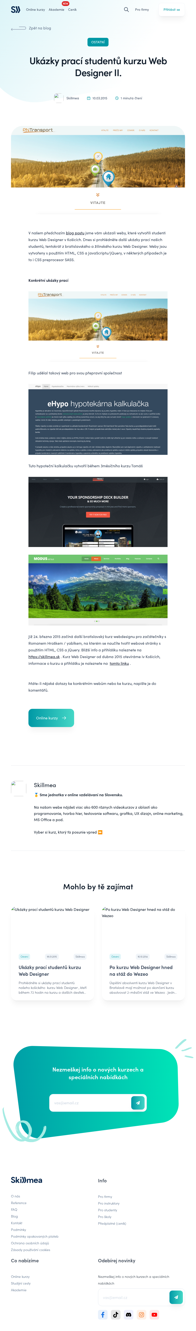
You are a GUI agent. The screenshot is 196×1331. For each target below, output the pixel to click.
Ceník (72, 9)
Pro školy (104, 1216)
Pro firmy (142, 9)
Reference (19, 1202)
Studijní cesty (21, 1283)
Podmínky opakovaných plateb (35, 1236)
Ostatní (98, 42)
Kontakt (16, 1222)
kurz (52, 832)
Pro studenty (107, 1209)
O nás (15, 1196)
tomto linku (119, 663)
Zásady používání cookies (30, 1249)
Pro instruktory (109, 1203)
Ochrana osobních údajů (30, 1243)
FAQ (14, 1209)
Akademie (19, 1289)
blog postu (75, 232)
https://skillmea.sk (44, 656)
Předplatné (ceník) (112, 1223)
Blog (14, 1216)
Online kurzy (35, 9)
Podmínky (18, 1229)
